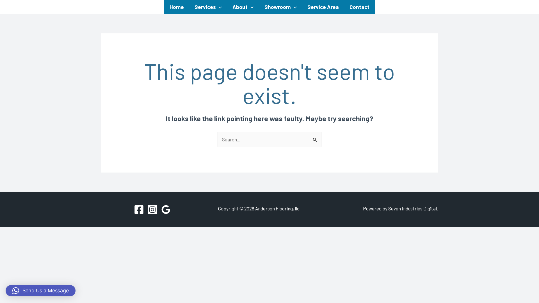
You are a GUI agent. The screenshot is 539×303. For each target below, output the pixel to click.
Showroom (277, 7)
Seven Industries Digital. (413, 208)
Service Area (323, 7)
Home (177, 7)
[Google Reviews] (166, 210)
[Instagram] (152, 210)
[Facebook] (139, 210)
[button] (219, 7)
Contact (359, 7)
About (240, 7)
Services (205, 7)
